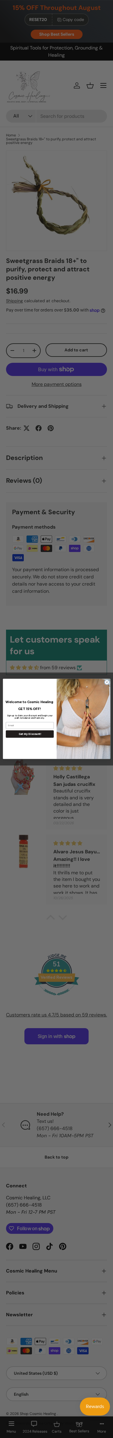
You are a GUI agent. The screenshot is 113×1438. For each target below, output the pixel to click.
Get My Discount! (29, 733)
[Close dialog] (106, 682)
